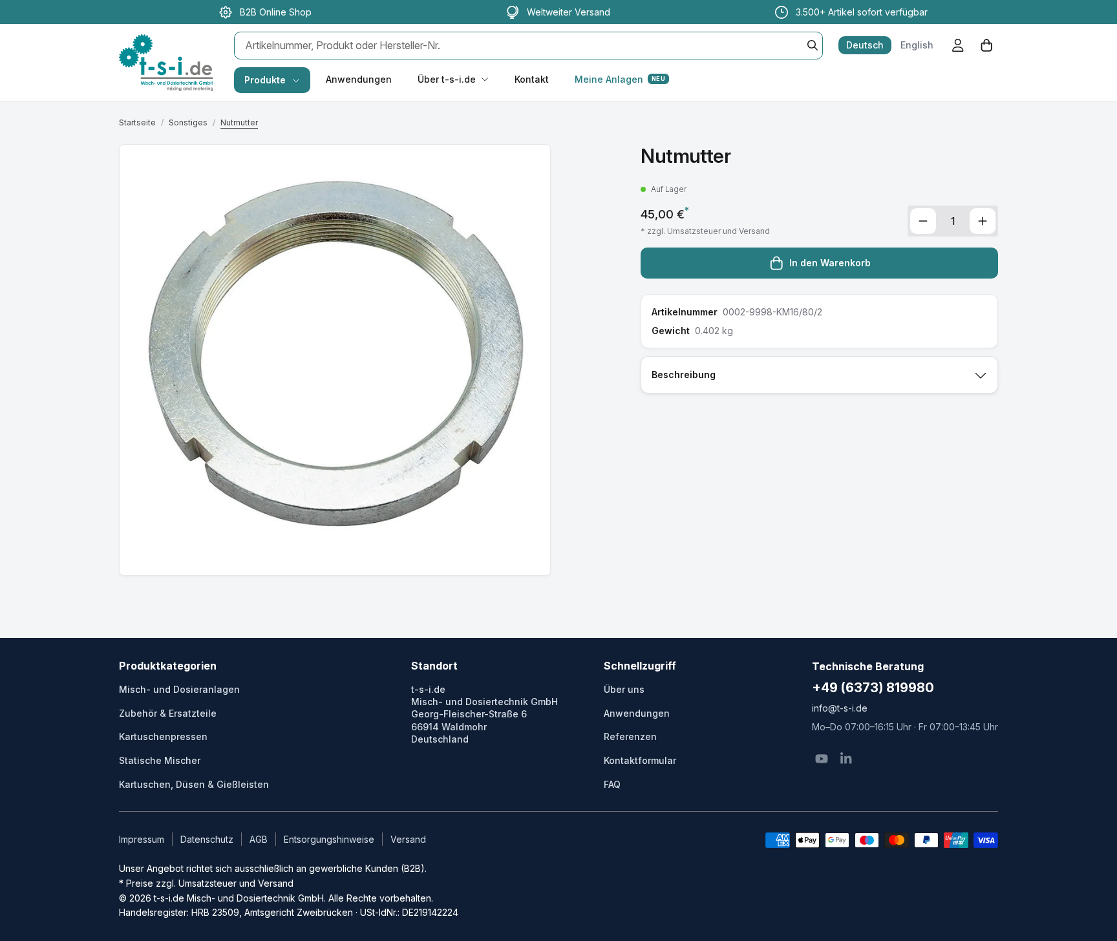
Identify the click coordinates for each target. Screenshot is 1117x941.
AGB (259, 839)
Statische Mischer (159, 760)
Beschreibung (684, 374)
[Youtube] (821, 758)
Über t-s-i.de (447, 79)
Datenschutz (206, 839)
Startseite (137, 122)
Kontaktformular (640, 760)
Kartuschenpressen (163, 736)
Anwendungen (359, 79)
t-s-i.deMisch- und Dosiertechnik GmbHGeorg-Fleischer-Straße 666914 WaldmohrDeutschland (484, 714)
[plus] (982, 221)
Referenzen (630, 736)
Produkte (265, 79)
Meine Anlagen (620, 79)
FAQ (612, 784)
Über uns (624, 689)
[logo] (166, 49)
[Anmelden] (958, 45)
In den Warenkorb (830, 262)
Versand (408, 839)
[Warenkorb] (986, 45)
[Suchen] (812, 45)
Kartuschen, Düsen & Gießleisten (194, 784)
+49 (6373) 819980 (873, 687)
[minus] (923, 221)
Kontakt (532, 79)
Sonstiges (188, 122)
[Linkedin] (846, 758)
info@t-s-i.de (839, 708)
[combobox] (528, 45)
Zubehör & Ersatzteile (168, 713)
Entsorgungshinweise (329, 839)
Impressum (141, 839)
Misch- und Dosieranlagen (179, 689)
